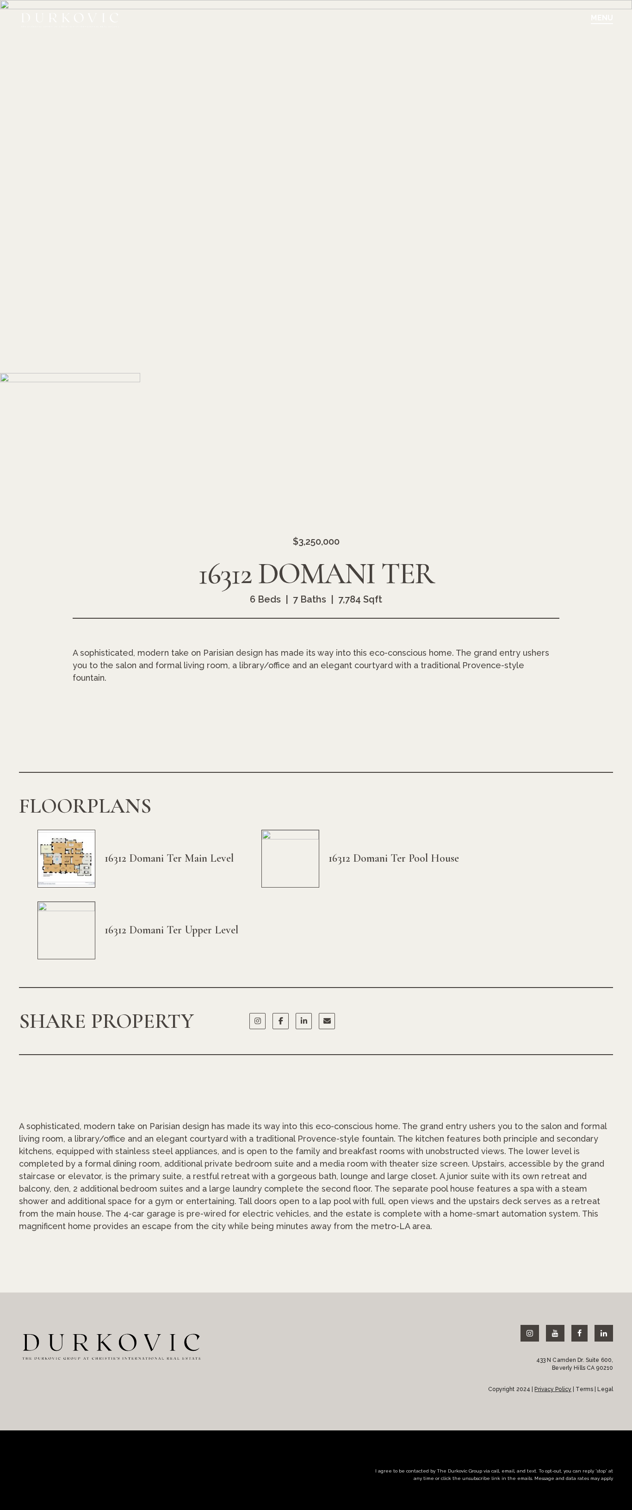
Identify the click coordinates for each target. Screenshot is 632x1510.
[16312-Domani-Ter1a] (316, 182)
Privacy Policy (552, 1389)
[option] (316, 182)
